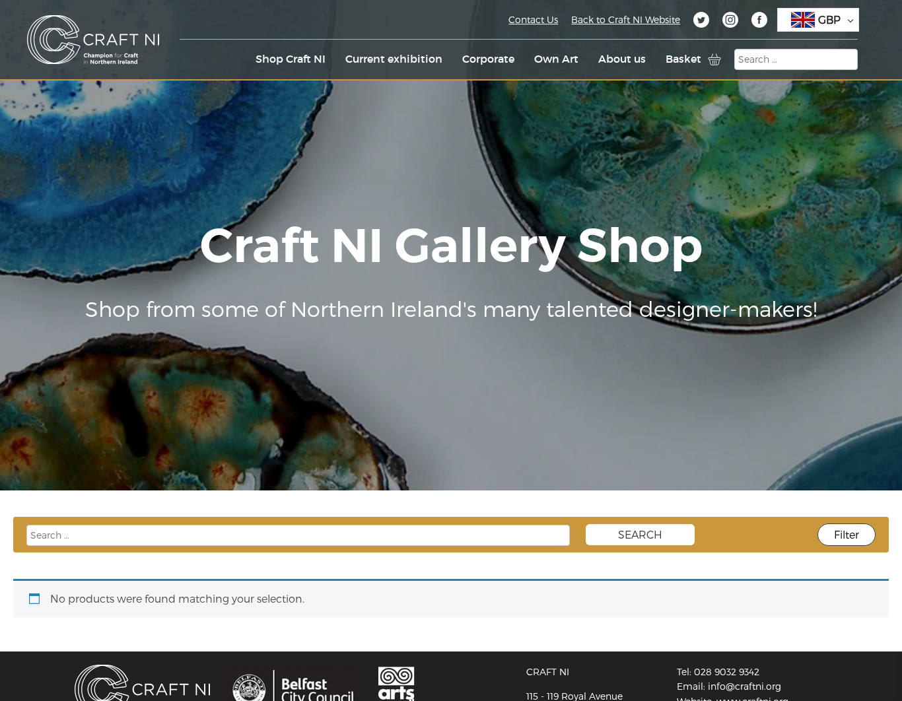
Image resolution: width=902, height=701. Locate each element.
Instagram (730, 22)
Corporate (488, 58)
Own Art (556, 58)
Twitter (701, 22)
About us (622, 58)
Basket (683, 58)
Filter (846, 534)
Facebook (759, 22)
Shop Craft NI (291, 58)
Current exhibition (393, 58)
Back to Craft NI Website (625, 19)
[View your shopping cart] (714, 59)
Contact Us (533, 19)
